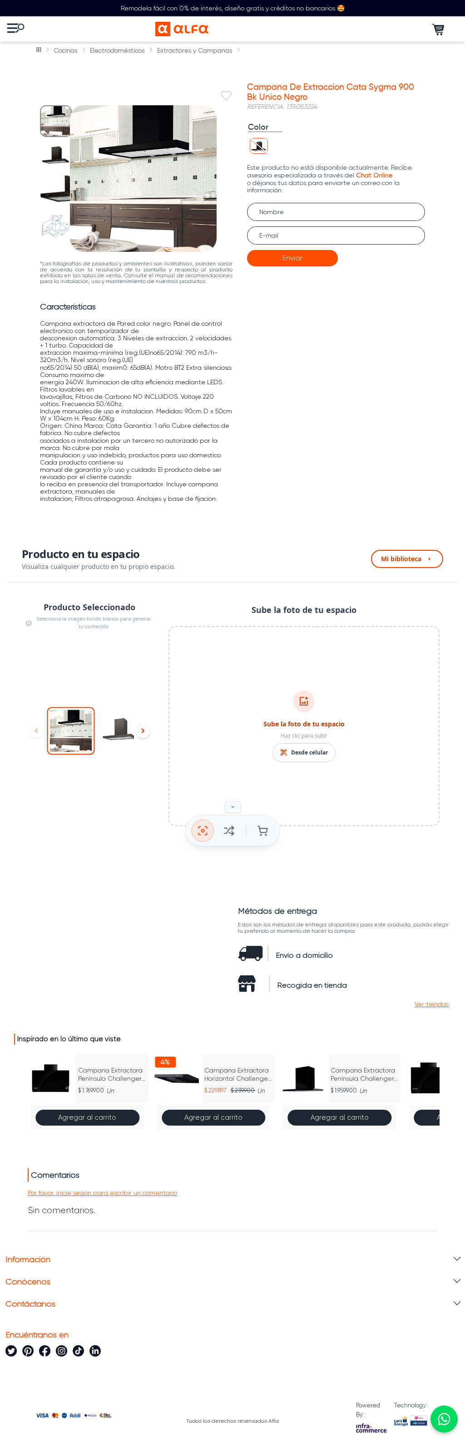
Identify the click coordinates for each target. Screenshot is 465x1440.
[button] (259, 146)
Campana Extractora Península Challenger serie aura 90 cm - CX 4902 (364, 1074)
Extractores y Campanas (194, 50)
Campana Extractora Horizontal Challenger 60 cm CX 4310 (237, 1074)
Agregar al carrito (87, 1117)
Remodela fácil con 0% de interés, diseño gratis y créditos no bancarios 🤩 (233, 8)
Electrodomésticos (117, 50)
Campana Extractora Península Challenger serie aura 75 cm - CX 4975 (110, 1074)
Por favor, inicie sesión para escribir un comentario (102, 1192)
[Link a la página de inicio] (40, 50)
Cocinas (65, 50)
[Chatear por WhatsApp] (444, 1419)
